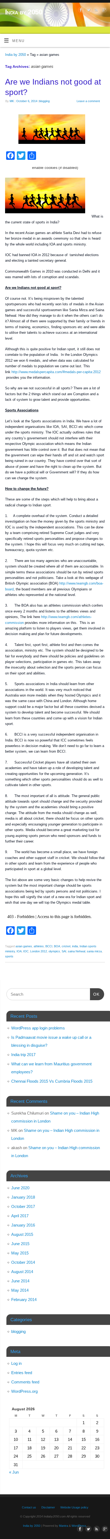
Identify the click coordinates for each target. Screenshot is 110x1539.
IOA (19, 951)
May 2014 (20, 1290)
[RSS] (96, 11)
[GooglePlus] (103, 11)
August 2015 (22, 1234)
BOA (57, 946)
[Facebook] (80, 11)
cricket (66, 946)
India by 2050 (23, 12)
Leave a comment (88, 101)
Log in (16, 1363)
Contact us (29, 1507)
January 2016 (23, 1225)
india (75, 946)
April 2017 (20, 1215)
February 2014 (24, 1299)
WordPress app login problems (38, 1028)
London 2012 (38, 951)
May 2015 (20, 1253)
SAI (64, 951)
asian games (23, 946)
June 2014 (20, 1281)
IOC (26, 951)
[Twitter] (88, 11)
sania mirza (94, 951)
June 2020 (20, 1188)
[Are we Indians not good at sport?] (55, 130)
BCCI (48, 946)
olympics (54, 951)
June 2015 (20, 1243)
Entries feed (21, 1372)
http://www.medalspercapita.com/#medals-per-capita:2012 (55, 372)
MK (12, 101)
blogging (44, 101)
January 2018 (23, 1197)
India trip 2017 (23, 1054)
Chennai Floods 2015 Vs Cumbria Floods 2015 (51, 1081)
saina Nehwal (76, 951)
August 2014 (22, 1271)
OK (95, 994)
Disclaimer (48, 1507)
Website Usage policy (74, 1507)
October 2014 (23, 1262)
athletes (39, 946)
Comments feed (25, 1382)
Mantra (63, 1525)
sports (9, 956)
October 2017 (23, 1206)
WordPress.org (24, 1391)
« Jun (14, 1472)
